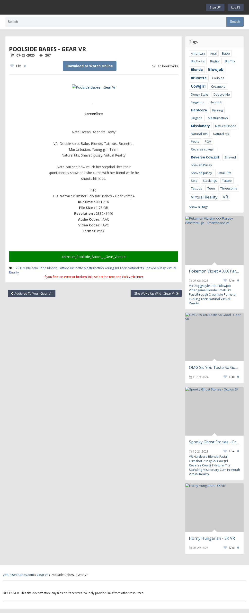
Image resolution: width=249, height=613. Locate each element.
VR (17, 268)
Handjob (216, 102)
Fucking (194, 299)
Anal (213, 53)
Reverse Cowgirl (205, 157)
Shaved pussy (155, 268)
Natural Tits (199, 134)
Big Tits (230, 61)
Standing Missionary (204, 469)
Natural (214, 299)
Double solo (29, 268)
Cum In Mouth (230, 469)
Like (21, 66)
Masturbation (94, 268)
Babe (42, 268)
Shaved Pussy (201, 165)
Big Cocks (198, 61)
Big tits (215, 61)
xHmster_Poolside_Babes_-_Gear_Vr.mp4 (93, 256)
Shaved (230, 157)
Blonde (52, 268)
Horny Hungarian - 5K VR (212, 538)
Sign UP (215, 7)
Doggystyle (221, 94)
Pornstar (230, 294)
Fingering (197, 102)
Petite (195, 141)
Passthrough (198, 294)
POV (208, 141)
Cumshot (195, 461)
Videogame (197, 290)
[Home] (107, 7)
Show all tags (198, 207)
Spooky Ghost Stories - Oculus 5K (214, 442)
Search (235, 22)
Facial (223, 456)
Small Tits (224, 173)
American (198, 53)
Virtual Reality (204, 197)
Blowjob (215, 69)
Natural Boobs (225, 126)
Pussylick (209, 461)
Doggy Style (199, 94)
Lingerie (197, 118)
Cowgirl (198, 86)
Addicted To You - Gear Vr (33, 293)
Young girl (112, 268)
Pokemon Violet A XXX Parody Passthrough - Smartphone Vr (214, 271)
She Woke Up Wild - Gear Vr (155, 293)
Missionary (200, 126)
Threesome (228, 188)
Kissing (217, 110)
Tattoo (227, 180)
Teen (123, 268)
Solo (194, 180)
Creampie (218, 86)
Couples (218, 78)
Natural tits (136, 268)
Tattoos (64, 268)
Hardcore (199, 110)
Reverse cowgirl (202, 149)
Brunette (76, 268)
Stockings (210, 180)
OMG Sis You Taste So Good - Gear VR (214, 367)
